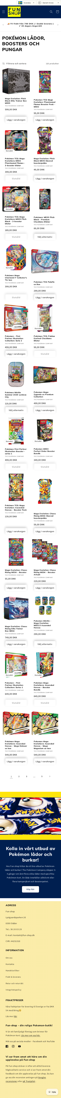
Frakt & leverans (13, 977)
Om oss (9, 957)
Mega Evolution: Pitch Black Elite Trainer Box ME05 (16, 100)
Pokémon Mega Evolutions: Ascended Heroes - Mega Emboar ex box (16, 744)
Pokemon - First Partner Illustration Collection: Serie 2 (14, 338)
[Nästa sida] (50, 776)
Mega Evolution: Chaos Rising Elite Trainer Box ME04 (16, 628)
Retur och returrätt (14, 983)
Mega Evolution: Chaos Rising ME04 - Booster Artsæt (45, 572)
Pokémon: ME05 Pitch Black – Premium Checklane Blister (44, 219)
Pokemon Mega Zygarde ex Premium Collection (43, 394)
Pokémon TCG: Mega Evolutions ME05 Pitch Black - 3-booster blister (15, 220)
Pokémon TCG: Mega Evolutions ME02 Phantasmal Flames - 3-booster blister (15, 162)
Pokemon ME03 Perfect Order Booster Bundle (44, 451)
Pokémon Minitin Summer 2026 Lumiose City (16, 394)
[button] (3, 12)
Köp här (30, 889)
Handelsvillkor (12, 970)
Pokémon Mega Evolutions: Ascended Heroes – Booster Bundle (44, 686)
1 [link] (11, 776)
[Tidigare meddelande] (3, 25)
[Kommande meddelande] (58, 25)
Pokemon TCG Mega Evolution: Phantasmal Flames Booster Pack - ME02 (44, 103)
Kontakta (10, 964)
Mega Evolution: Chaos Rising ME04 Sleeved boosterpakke (45, 515)
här (15, 1016)
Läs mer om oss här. (30, 1035)
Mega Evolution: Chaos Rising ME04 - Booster (16, 571)
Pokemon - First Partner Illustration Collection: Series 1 (14, 685)
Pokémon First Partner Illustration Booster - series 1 (16, 451)
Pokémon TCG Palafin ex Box (44, 283)
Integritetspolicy (13, 989)
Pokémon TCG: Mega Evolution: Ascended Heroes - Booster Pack (16, 507)
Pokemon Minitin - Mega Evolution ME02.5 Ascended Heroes (42, 624)
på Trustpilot (29, 1081)
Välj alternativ (45, 236)
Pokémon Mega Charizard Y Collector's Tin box (16, 277)
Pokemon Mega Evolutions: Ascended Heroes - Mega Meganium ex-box (44, 744)
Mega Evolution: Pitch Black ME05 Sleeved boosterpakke (44, 160)
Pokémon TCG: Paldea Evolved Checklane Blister (44, 338)
